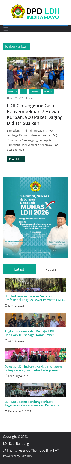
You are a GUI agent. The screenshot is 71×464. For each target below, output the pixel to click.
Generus (12, 91)
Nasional (34, 91)
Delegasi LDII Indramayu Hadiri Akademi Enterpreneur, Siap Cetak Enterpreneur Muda (33, 368)
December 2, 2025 (19, 411)
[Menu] (6, 29)
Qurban (48, 91)
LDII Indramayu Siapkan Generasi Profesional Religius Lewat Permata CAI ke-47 (35, 298)
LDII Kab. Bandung (16, 444)
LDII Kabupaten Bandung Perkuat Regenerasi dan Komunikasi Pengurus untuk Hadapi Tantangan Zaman (32, 403)
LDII (23, 91)
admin (32, 98)
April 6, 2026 (16, 340)
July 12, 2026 (16, 305)
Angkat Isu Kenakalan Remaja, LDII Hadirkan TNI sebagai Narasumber (29, 333)
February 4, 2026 (18, 376)
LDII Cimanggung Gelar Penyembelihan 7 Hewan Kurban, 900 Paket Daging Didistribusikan (34, 114)
